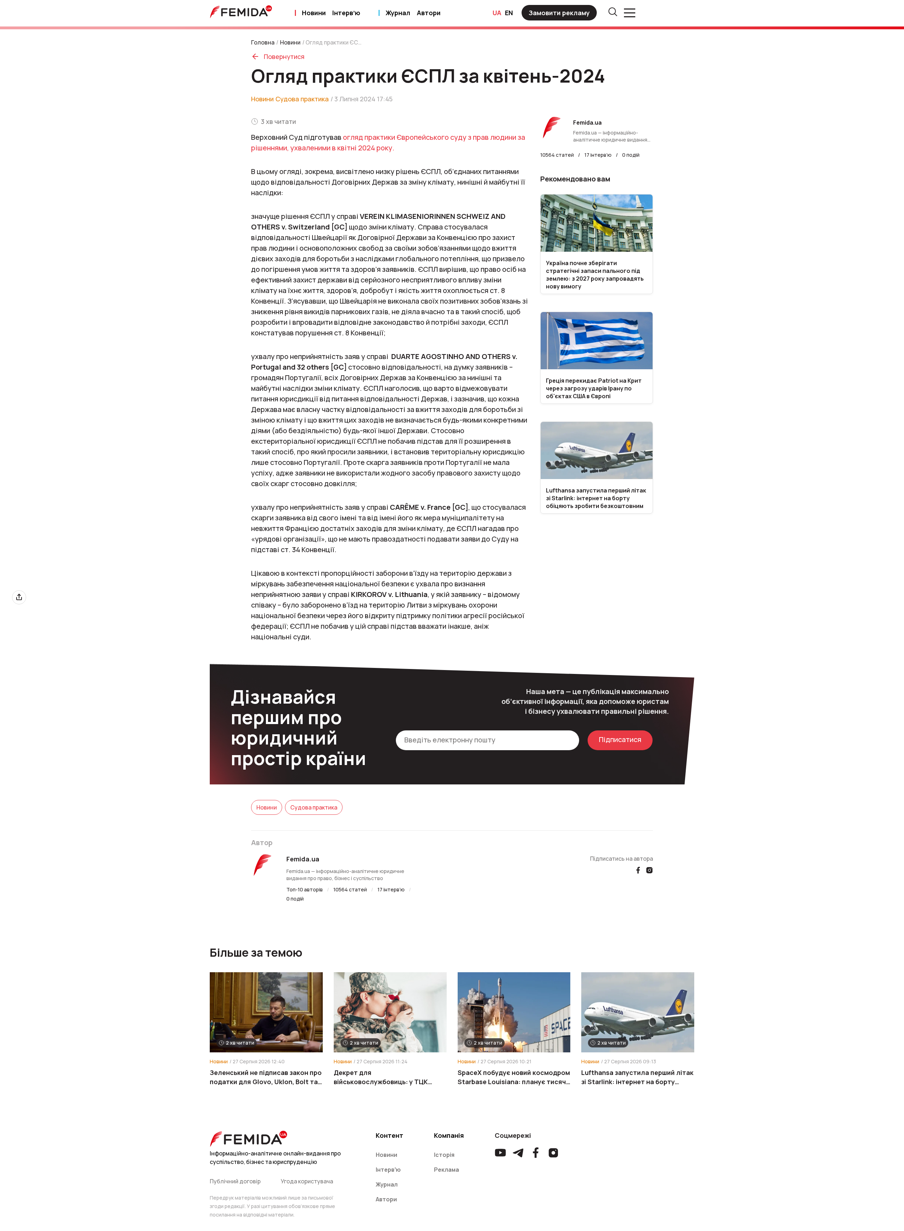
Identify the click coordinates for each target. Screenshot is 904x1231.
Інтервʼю (346, 12)
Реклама (446, 1169)
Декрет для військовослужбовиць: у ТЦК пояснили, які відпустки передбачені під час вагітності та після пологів (389, 1077)
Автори (429, 12)
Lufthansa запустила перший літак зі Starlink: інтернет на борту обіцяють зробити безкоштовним (637, 1077)
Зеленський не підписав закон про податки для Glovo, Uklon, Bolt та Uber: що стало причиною (266, 1077)
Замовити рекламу (559, 12)
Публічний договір (235, 1181)
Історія (444, 1155)
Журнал (398, 12)
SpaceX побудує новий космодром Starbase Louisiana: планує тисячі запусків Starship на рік (514, 1077)
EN (509, 13)
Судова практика (302, 99)
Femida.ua (302, 859)
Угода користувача (307, 1181)
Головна (262, 42)
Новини (314, 12)
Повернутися (284, 56)
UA (497, 13)
